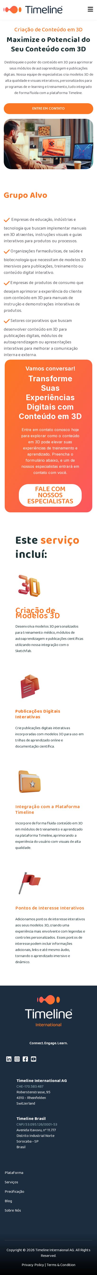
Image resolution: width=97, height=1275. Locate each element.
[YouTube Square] (33, 1060)
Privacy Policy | (34, 1265)
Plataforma (14, 1173)
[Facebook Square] (25, 1060)
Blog (8, 1201)
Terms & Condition (61, 1265)
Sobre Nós (13, 1210)
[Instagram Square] (17, 1060)
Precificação (14, 1192)
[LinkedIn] (9, 1060)
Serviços (11, 1182)
